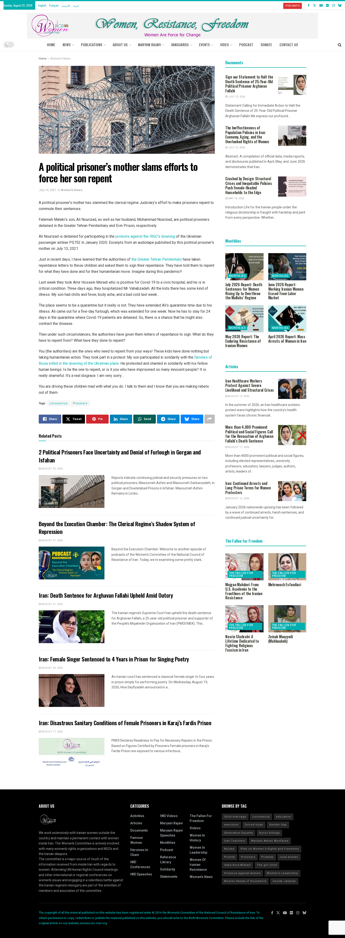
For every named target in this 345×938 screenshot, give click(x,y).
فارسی (65, 5)
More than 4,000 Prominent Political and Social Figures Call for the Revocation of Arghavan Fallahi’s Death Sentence (249, 434)
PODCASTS (292, 6)
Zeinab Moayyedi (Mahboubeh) (280, 639)
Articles (136, 823)
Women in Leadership (198, 850)
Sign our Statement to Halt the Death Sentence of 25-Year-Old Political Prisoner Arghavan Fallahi (249, 84)
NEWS (67, 44)
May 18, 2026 (235, 198)
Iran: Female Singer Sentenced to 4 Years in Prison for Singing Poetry (114, 659)
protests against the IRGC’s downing (145, 236)
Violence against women (242, 873)
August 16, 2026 (238, 498)
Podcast (166, 850)
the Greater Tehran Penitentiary (156, 259)
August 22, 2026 (52, 469)
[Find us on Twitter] (314, 5)
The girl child (267, 865)
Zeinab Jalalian (284, 881)
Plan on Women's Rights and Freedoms (270, 849)
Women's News (60, 58)
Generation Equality (238, 833)
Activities (137, 816)
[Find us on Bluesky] (339, 5)
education (283, 817)
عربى (76, 5)
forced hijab (254, 825)
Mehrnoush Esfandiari (284, 584)
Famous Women (136, 840)
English (42, 5)
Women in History (197, 838)
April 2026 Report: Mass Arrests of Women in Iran (287, 339)
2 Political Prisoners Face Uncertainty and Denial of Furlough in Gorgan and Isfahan (120, 456)
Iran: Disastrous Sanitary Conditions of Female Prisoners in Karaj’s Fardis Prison (125, 722)
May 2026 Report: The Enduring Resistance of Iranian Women (243, 341)
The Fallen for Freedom (241, 574)
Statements (168, 876)
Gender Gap (278, 825)
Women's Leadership (282, 873)
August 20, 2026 (52, 668)
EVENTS (204, 44)
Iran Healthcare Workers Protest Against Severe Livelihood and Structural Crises (249, 385)
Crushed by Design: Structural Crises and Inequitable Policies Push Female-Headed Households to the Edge (248, 185)
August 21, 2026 (52, 540)
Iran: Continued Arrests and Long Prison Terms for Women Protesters (248, 487)
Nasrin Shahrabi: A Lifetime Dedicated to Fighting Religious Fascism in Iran (242, 643)
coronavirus (59, 403)
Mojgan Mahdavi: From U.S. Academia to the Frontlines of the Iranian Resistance (243, 591)
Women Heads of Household (245, 881)
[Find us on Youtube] (321, 5)
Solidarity (167, 869)
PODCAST (246, 44)
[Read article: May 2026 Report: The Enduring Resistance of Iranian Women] (244, 318)
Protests (267, 857)
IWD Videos (169, 816)
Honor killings (269, 833)
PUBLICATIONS (91, 44)
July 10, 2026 (236, 97)
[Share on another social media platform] (209, 419)
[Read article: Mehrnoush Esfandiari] (287, 566)
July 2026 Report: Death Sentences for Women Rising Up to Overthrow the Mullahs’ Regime (243, 291)
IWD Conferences (140, 865)
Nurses (229, 849)
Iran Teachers (234, 841)
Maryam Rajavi (171, 823)
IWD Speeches (141, 874)
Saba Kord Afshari (237, 865)
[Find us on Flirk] (327, 5)
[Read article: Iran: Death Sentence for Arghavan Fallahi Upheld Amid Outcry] (71, 626)
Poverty (229, 857)
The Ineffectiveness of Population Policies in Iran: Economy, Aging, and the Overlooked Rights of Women (247, 134)
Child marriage (235, 817)
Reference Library (168, 860)
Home (51, 44)
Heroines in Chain (139, 852)
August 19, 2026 (238, 396)
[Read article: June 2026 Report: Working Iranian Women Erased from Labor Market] (287, 266)
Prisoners (80, 403)
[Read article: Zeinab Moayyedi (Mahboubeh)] (287, 618)
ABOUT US (120, 44)
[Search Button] (339, 44)
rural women (289, 857)
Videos (195, 828)
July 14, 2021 (47, 190)
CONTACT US (289, 44)
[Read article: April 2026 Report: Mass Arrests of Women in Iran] (287, 318)
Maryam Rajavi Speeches (171, 833)
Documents (139, 830)
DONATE (266, 44)
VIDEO (224, 44)
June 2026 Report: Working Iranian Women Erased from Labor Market (285, 291)
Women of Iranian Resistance (198, 864)
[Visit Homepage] (172, 24)
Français (54, 5)
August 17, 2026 (52, 732)
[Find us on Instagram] (333, 5)
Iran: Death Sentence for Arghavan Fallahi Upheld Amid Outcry (106, 595)
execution (231, 825)
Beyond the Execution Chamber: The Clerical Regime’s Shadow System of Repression (117, 527)
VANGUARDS (180, 44)
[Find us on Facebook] (309, 5)
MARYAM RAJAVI (149, 44)
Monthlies (237, 276)
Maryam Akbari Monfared (269, 841)
